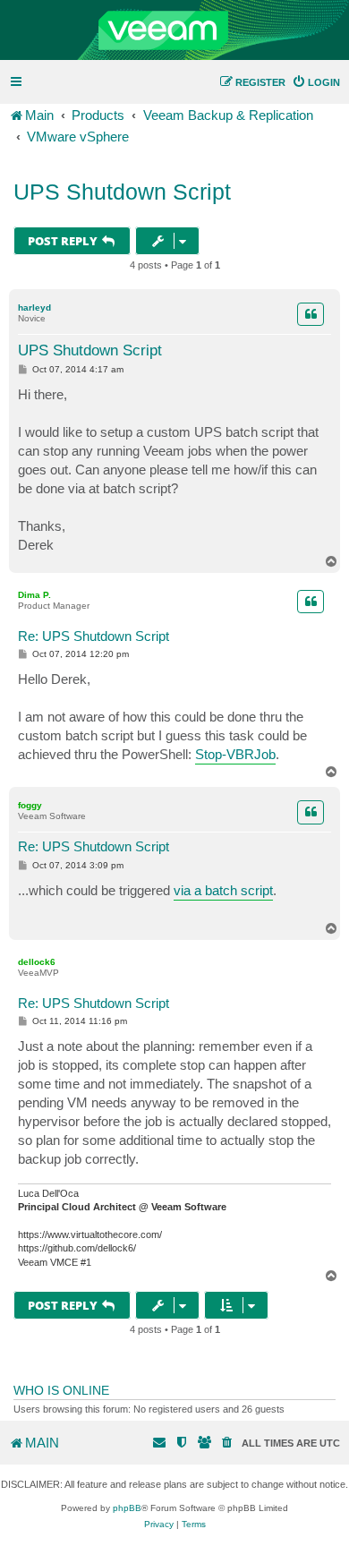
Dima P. (34, 595)
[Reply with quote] (310, 314)
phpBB (127, 1508)
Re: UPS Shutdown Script (93, 636)
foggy (30, 805)
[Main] (174, 30)
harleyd (34, 307)
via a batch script (223, 890)
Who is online (61, 1390)
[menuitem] (316, 82)
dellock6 (36, 962)
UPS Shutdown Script (122, 191)
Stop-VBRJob (235, 754)
